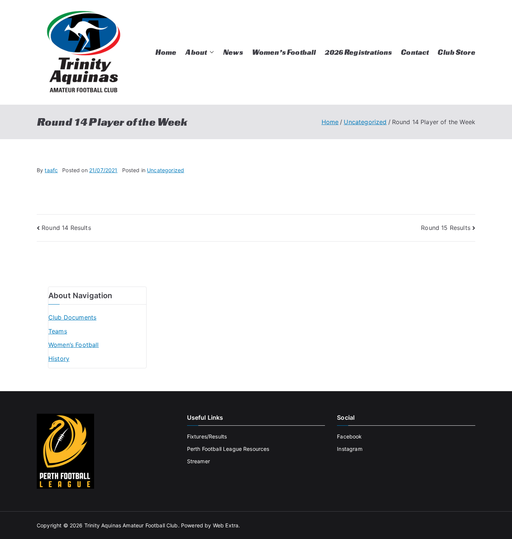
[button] (210, 52)
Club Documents (72, 317)
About (196, 52)
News (233, 52)
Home (166, 52)
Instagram (349, 449)
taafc (51, 170)
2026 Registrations (358, 52)
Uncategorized (165, 170)
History (58, 358)
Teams (57, 331)
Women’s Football (284, 52)
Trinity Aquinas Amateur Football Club (131, 525)
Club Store (456, 52)
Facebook (349, 436)
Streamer (198, 461)
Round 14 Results (66, 227)
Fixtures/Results (207, 436)
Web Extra (225, 525)
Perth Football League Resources (228, 449)
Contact (414, 52)
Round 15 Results (445, 227)
